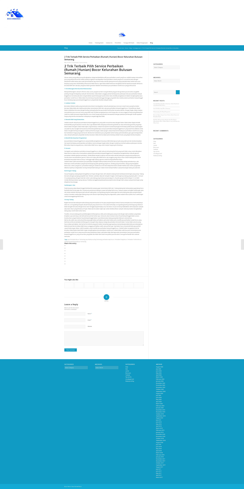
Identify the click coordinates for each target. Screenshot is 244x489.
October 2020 (160, 389)
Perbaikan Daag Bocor (121, 239)
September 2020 (160, 391)
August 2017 (159, 467)
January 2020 (159, 408)
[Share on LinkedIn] (66, 253)
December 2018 (160, 434)
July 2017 (158, 469)
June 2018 (159, 446)
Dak (154, 143)
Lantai (155, 145)
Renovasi (156, 147)
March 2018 (159, 453)
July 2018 (158, 444)
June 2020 (159, 397)
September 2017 (160, 465)
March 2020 (159, 403)
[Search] (155, 42)
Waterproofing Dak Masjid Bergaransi (161, 111)
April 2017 (159, 475)
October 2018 (160, 438)
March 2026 (159, 377)
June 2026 (159, 371)
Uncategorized (157, 153)
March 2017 (159, 477)
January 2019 (159, 432)
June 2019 (159, 422)
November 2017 (160, 461)
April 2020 (159, 401)
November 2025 (160, 383)
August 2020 (159, 393)
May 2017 (158, 473)
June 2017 (159, 471)
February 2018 (160, 455)
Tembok (155, 149)
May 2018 (158, 448)
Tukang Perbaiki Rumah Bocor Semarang (75, 241)
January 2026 (159, 381)
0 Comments (75, 62)
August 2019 (159, 418)
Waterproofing (157, 155)
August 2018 (159, 442)
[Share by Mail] (66, 264)
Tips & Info (156, 151)
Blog (66, 48)
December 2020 (160, 385)
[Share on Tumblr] (66, 256)
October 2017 (160, 463)
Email (90, 320)
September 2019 (160, 416)
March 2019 (159, 428)
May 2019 (158, 424)
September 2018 (160, 440)
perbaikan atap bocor (108, 239)
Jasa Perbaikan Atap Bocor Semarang (161, 108)
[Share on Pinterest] (66, 251)
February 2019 (160, 430)
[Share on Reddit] (66, 261)
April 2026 (159, 375)
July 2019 (158, 420)
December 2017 (160, 459)
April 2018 (159, 451)
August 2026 (159, 367)
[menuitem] (90, 42)
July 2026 (158, 369)
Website (90, 326)
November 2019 (160, 412)
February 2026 (160, 379)
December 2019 (160, 410)
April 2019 (159, 426)
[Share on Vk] (66, 258)
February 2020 (160, 406)
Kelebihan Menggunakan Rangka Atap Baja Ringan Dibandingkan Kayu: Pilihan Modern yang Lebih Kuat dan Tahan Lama (166, 121)
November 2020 (160, 387)
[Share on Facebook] (66, 245)
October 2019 (160, 414)
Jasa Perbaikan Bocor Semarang (76, 239)
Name (90, 313)
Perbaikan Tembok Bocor (134, 239)
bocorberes (84, 62)
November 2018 (160, 436)
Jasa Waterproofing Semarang (94, 239)
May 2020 (158, 399)
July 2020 (158, 395)
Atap (154, 141)
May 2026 (158, 373)
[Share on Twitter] (66, 248)
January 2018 (159, 457)
